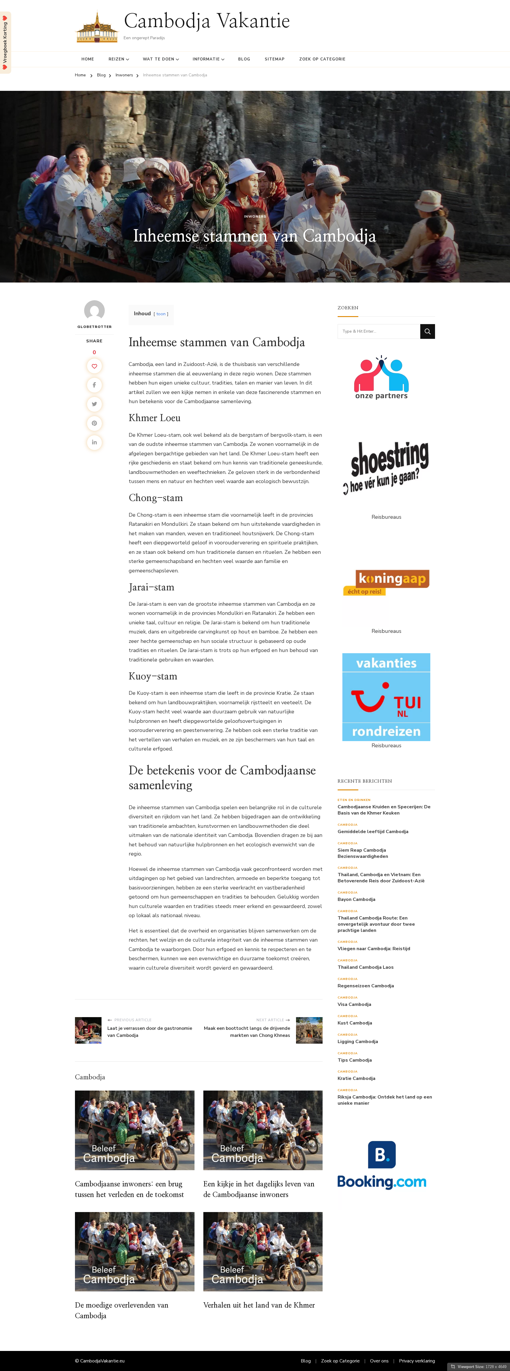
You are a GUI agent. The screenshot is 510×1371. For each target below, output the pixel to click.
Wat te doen (158, 59)
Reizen (117, 59)
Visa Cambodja (354, 1004)
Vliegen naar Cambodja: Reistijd (374, 949)
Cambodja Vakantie (207, 21)
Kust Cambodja (355, 1023)
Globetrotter (94, 326)
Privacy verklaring (417, 1361)
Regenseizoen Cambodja (366, 986)
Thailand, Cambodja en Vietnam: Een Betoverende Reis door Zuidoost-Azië (381, 878)
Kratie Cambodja (356, 1079)
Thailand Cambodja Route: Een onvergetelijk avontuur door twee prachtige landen (376, 924)
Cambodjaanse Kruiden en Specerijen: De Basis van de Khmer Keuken (384, 810)
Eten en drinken (354, 800)
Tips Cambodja (355, 1060)
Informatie (206, 59)
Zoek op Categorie (322, 59)
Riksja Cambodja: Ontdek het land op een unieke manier (385, 1100)
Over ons (379, 1361)
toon (161, 314)
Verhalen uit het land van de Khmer (259, 1305)
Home (87, 59)
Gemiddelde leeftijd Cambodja (373, 832)
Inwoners (255, 216)
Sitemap (275, 59)
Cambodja (348, 824)
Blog (244, 59)
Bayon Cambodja (356, 900)
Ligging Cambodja (358, 1042)
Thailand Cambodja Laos (366, 967)
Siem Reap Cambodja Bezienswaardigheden (363, 853)
